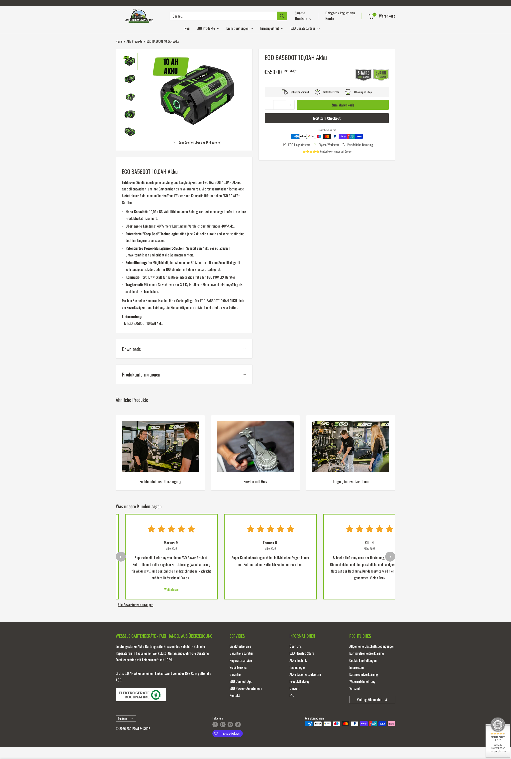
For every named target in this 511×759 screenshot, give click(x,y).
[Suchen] (282, 16)
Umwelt (294, 688)
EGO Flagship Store (301, 653)
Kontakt (235, 695)
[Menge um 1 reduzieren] (269, 104)
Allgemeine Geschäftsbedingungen (371, 646)
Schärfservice (238, 667)
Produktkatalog (299, 681)
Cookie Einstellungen (363, 660)
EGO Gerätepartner (302, 28)
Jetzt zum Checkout (327, 118)
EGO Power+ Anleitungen (246, 688)
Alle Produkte (135, 41)
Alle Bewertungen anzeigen (135, 604)
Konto (329, 18)
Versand (354, 688)
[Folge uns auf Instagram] (223, 724)
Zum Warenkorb (343, 104)
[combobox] (223, 16)
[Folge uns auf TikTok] (238, 724)
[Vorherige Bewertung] (121, 557)
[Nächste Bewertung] (390, 557)
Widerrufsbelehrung (362, 681)
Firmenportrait (269, 28)
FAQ (291, 695)
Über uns (295, 646)
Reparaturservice (241, 660)
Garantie (235, 674)
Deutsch (122, 718)
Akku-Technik (298, 660)
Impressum (356, 667)
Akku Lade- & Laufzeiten (305, 674)
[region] (255, 456)
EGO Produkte (206, 28)
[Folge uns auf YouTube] (230, 724)
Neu (187, 28)
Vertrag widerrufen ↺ (372, 699)
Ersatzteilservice (240, 646)
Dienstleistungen (237, 28)
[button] (371, 16)
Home (119, 41)
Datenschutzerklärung (363, 674)
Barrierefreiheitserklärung (366, 653)
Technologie (297, 667)
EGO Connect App (241, 681)
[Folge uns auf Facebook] (215, 724)
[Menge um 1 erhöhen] (290, 104)
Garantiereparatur (241, 653)
